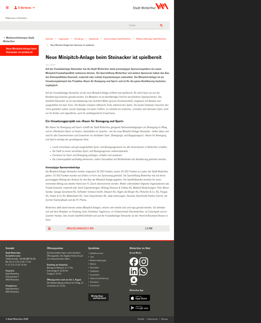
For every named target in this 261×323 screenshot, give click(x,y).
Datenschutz (152, 319)
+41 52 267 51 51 (27, 259)
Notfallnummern (96, 253)
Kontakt (141, 319)
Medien (93, 264)
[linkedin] (134, 275)
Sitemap (164, 319)
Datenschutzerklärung (99, 278)
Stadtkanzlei (94, 39)
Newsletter (94, 267)
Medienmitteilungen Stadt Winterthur (151, 39)
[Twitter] (148, 265)
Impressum (95, 285)
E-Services (24, 7)
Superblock (94, 275)
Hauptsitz (10, 271)
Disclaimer (94, 282)
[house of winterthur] (98, 300)
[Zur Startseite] (125, 6)
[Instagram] (143, 265)
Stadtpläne (94, 271)
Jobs (92, 257)
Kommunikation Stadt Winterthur (117, 39)
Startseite (49, 39)
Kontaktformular (13, 256)
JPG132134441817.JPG (80, 228)
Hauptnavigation (7, 8)
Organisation (64, 39)
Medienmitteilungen (98, 260)
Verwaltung (78, 39)
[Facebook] (134, 265)
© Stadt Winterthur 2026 (17, 319)
